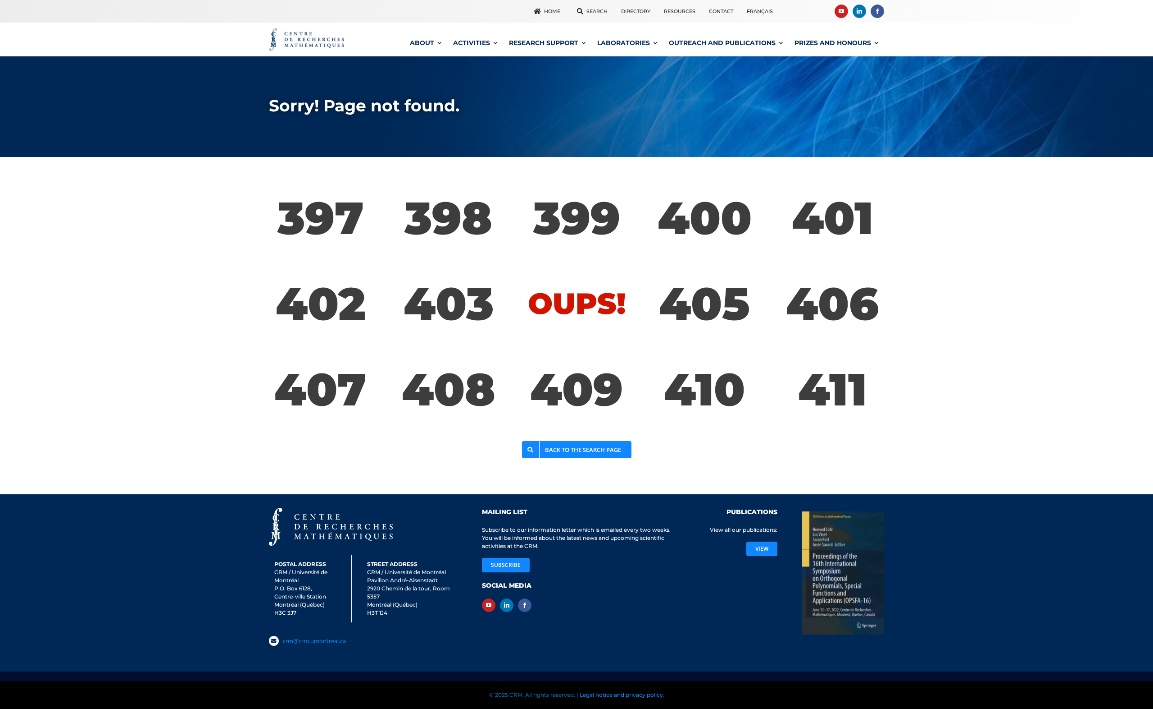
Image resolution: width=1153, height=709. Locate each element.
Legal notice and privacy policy (621, 693)
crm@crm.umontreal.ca (314, 641)
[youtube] (841, 11)
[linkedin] (859, 11)
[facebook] (877, 11)
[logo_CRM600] (307, 30)
